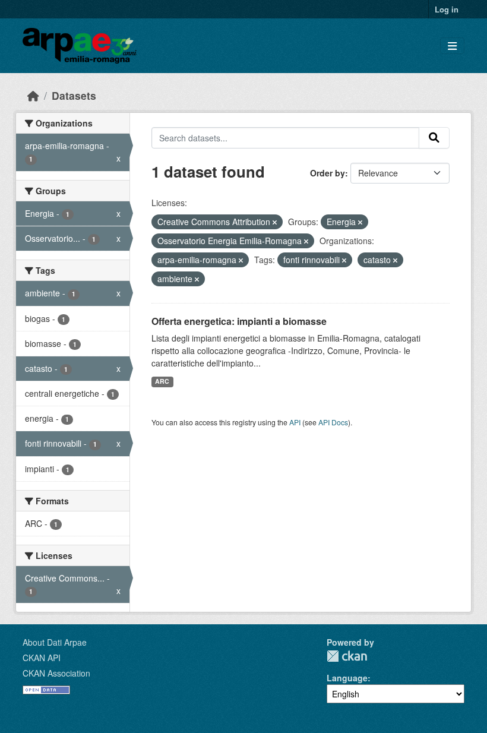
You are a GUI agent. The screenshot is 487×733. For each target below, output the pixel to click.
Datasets (74, 95)
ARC (162, 381)
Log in (446, 9)
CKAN (347, 656)
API (295, 422)
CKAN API (42, 658)
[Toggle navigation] (452, 46)
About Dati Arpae (55, 642)
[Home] (33, 95)
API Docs (333, 422)
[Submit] (434, 138)
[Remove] (275, 222)
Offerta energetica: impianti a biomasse (239, 321)
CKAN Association (56, 673)
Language (347, 678)
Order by (327, 173)
